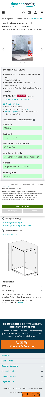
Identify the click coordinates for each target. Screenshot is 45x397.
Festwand (7, 134)
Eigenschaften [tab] (8, 282)
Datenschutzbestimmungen (22, 184)
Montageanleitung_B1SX (15, 222)
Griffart (6, 163)
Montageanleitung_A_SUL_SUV (17, 225)
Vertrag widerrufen (35, 388)
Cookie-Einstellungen (15, 392)
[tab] (22, 296)
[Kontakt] (29, 12)
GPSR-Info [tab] (6, 286)
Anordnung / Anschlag (13, 153)
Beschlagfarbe (9, 172)
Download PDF (10, 234)
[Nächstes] (42, 49)
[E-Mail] (24, 394)
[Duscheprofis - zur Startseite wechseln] (23, 4)
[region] (22, 49)
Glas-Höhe (7, 124)
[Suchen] (23, 12)
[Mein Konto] (35, 12)
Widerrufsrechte (19, 388)
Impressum (7, 388)
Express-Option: (11, 112)
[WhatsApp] (33, 394)
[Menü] (4, 12)
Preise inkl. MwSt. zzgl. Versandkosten (18, 99)
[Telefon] (28, 394)
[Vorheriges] (3, 49)
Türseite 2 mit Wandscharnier (16, 143)
